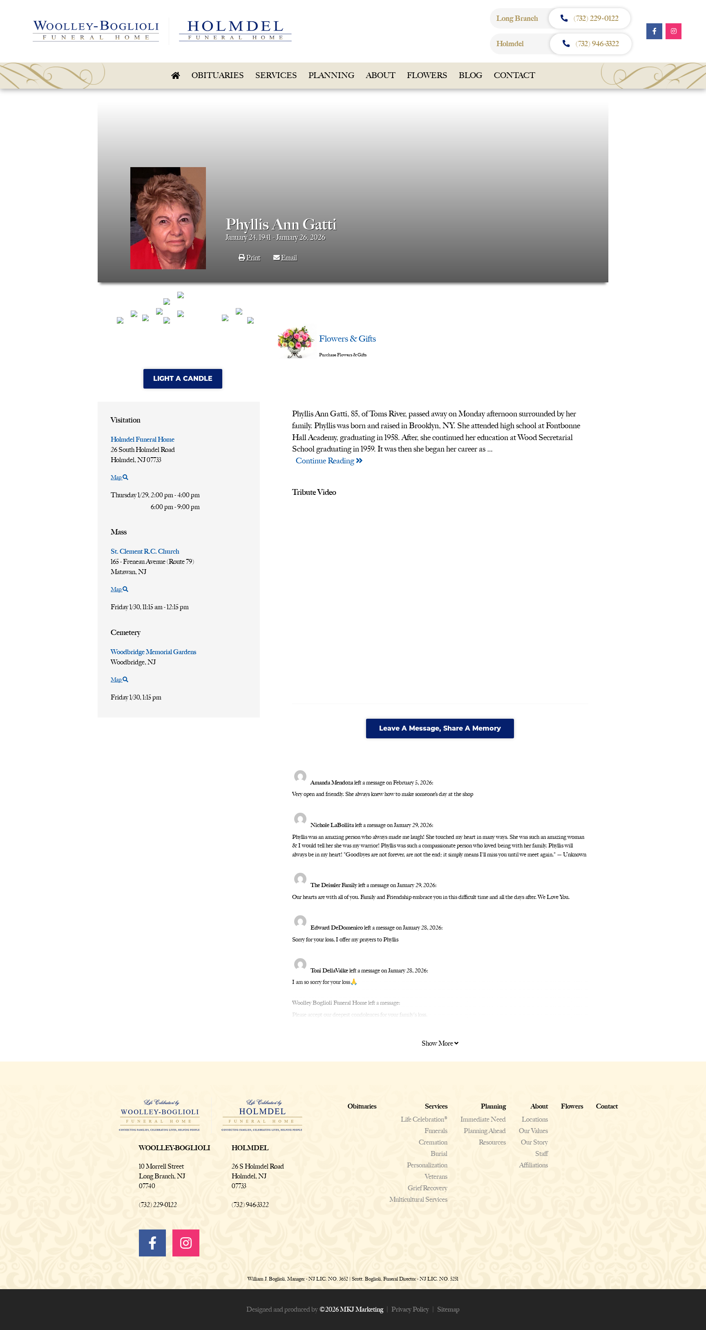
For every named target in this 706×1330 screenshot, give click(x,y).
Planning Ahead (485, 1131)
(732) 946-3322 (250, 1205)
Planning (331, 75)
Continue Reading (326, 460)
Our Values (533, 1131)
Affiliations (533, 1165)
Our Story (534, 1142)
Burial (439, 1154)
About (380, 75)
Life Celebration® (424, 1119)
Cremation (433, 1142)
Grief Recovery (427, 1188)
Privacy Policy (410, 1309)
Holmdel (250, 1148)
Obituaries (218, 75)
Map (117, 477)
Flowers (427, 75)
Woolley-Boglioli (174, 1148)
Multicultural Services (418, 1199)
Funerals (435, 1131)
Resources (492, 1142)
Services (276, 75)
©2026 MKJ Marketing (351, 1309)
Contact (514, 75)
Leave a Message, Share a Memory (440, 728)
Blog (471, 75)
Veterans (436, 1176)
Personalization (427, 1165)
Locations (535, 1119)
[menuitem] (175, 76)
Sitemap (448, 1309)
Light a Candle (182, 378)
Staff (541, 1154)
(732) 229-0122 (158, 1205)
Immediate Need (483, 1119)
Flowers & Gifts (347, 338)
